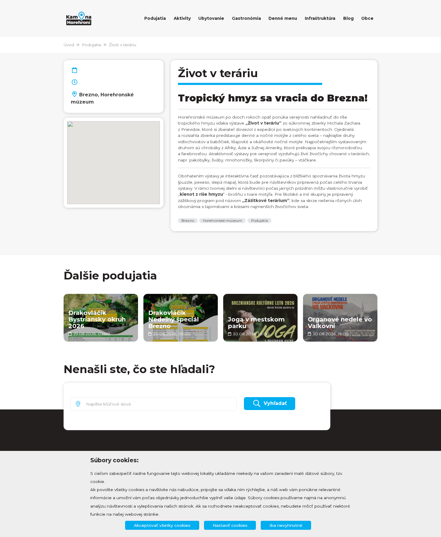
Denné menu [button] (282, 18)
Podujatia (91, 44)
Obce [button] (367, 18)
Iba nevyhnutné (285, 525)
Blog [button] (348, 18)
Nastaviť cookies (230, 525)
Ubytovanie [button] (211, 18)
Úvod (69, 44)
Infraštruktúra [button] (320, 18)
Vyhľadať (275, 403)
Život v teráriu (122, 44)
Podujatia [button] (155, 18)
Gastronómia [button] (246, 18)
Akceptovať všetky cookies (162, 525)
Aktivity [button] (182, 18)
